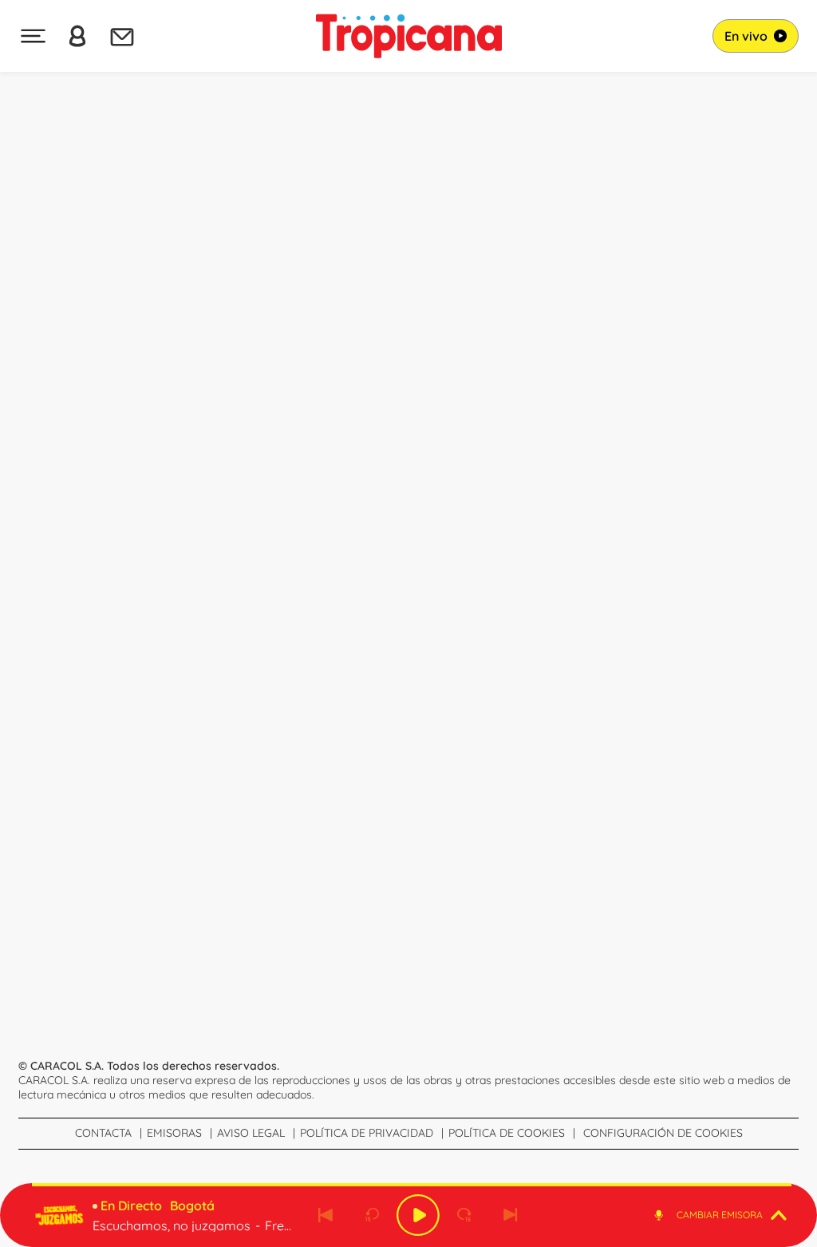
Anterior (325, 1215)
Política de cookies (506, 1133)
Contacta (103, 1133)
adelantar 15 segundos (464, 1215)
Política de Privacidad (366, 1133)
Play (418, 1215)
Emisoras (174, 1133)
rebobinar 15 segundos (371, 1215)
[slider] (411, 1184)
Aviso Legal (251, 1133)
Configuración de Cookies (663, 1133)
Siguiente (510, 1215)
